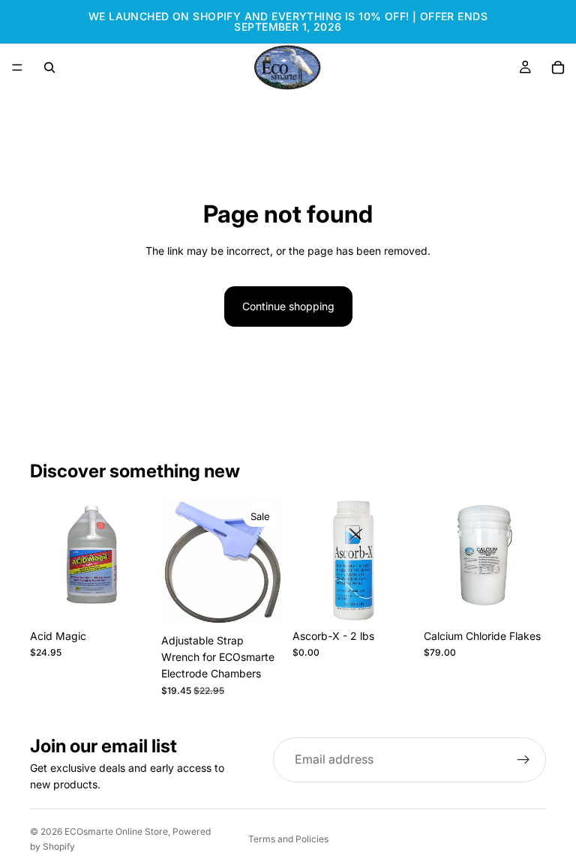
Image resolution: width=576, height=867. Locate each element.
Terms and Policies (288, 839)
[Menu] (17, 67)
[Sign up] (523, 760)
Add (141, 598)
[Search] (49, 67)
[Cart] (558, 67)
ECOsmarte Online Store (116, 831)
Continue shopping (288, 306)
